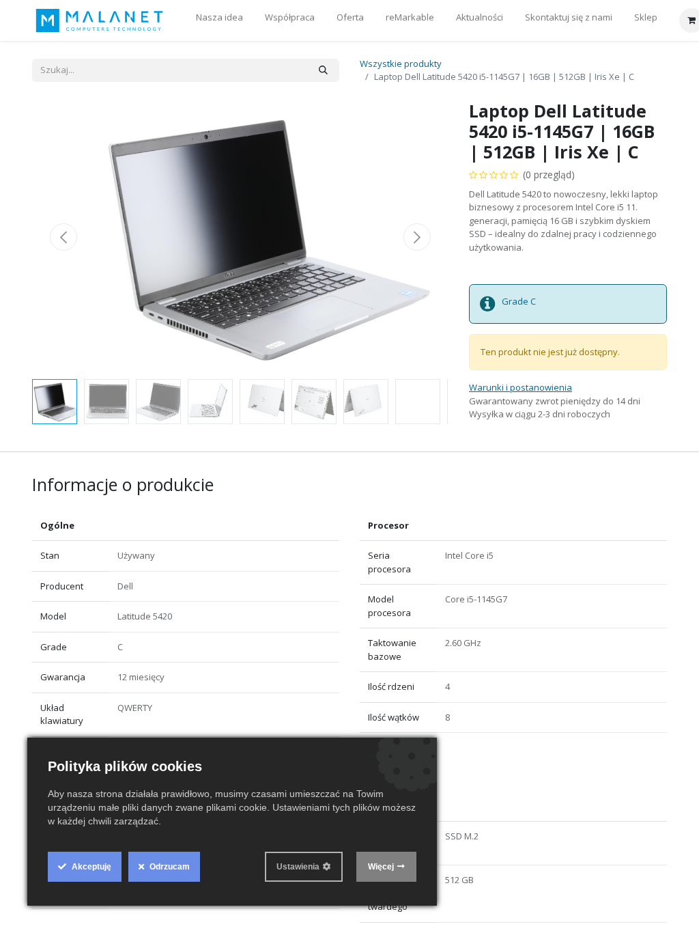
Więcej (381, 867)
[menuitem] (219, 20)
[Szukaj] (323, 70)
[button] (63, 237)
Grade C (519, 301)
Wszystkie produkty (401, 63)
